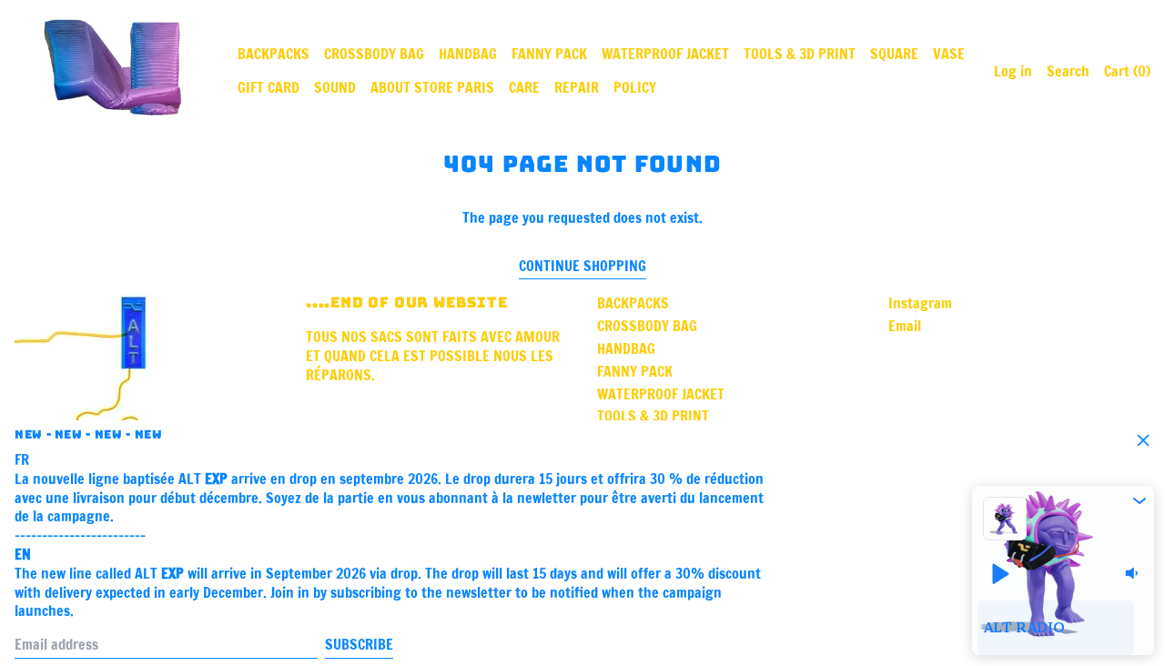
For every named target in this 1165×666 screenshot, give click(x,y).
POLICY (634, 87)
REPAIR (576, 87)
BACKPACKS (273, 54)
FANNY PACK (549, 54)
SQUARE (894, 54)
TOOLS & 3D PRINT (800, 54)
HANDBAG (468, 54)
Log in (1013, 71)
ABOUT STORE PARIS (432, 87)
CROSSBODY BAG (374, 54)
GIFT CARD (268, 87)
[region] (1063, 627)
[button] (1139, 500)
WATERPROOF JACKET (665, 54)
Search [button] (1068, 71)
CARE (524, 87)
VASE (949, 54)
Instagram (920, 303)
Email (904, 326)
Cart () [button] (1127, 71)
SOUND (335, 87)
